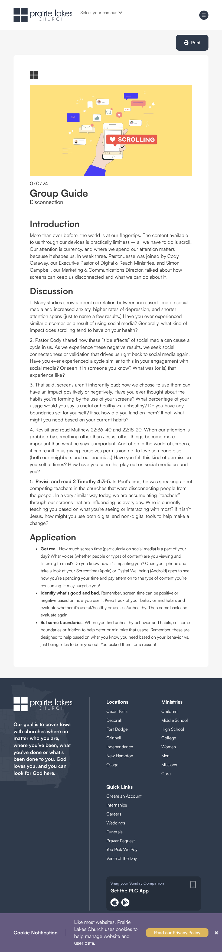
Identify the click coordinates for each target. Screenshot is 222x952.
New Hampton (119, 755)
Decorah (114, 720)
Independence (119, 746)
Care (166, 773)
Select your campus (98, 12)
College (168, 737)
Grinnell (113, 737)
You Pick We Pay (122, 849)
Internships (116, 805)
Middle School (174, 720)
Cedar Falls (117, 711)
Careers (113, 814)
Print (195, 42)
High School (172, 729)
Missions (169, 764)
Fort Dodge (117, 729)
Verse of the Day (121, 858)
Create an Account (124, 796)
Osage (112, 764)
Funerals (114, 831)
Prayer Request (120, 840)
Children (169, 711)
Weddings (115, 823)
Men (165, 755)
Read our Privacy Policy (177, 932)
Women (168, 746)
